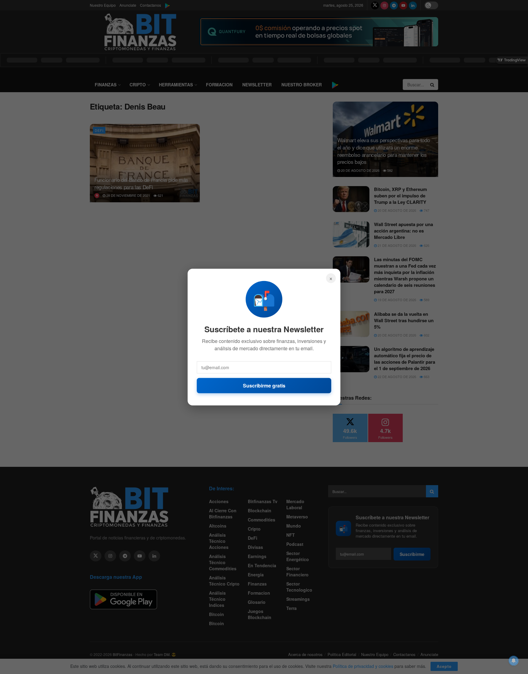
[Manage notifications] (514, 660)
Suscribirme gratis (264, 385)
